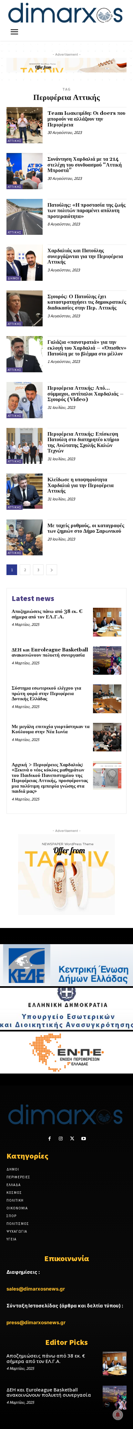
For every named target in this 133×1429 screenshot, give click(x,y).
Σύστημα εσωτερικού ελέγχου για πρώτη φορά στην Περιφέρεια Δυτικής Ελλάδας (46, 693)
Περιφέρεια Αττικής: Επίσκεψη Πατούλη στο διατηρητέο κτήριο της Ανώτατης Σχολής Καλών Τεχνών (83, 442)
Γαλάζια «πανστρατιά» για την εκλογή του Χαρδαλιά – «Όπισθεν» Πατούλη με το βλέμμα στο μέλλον (87, 348)
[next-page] (51, 569)
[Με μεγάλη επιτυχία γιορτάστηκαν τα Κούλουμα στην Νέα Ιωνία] (107, 737)
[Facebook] (50, 1139)
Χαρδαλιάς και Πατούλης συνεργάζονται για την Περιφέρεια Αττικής (85, 256)
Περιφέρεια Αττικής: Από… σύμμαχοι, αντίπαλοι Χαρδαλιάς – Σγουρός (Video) (85, 394)
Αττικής (14, 141)
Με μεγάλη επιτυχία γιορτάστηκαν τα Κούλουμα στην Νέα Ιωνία (50, 729)
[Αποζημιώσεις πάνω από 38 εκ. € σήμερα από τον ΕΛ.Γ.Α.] (107, 622)
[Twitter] (72, 1139)
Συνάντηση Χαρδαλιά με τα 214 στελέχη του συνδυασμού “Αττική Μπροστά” (84, 165)
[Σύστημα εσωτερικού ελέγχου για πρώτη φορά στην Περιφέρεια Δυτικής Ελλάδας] (107, 698)
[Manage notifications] (118, 1415)
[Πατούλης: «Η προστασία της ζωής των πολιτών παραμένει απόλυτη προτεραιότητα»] (24, 217)
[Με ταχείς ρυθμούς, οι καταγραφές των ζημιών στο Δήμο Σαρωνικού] (24, 537)
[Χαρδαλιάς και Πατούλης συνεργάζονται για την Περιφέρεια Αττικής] (24, 263)
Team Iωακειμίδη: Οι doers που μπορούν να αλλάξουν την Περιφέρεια (86, 119)
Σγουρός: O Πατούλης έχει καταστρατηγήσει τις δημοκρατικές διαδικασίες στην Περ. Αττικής (86, 302)
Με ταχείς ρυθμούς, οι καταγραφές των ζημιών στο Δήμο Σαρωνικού (85, 528)
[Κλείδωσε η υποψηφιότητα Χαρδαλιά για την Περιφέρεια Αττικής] (24, 492)
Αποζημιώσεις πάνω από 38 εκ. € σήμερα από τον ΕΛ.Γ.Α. (47, 614)
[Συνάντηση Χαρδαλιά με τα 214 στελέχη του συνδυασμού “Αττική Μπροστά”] (24, 171)
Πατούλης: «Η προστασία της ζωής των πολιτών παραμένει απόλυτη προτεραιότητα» (86, 211)
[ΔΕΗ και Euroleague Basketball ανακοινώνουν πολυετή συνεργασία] (107, 660)
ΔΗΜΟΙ (13, 278)
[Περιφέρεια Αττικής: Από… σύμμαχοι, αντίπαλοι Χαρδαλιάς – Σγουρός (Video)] (24, 400)
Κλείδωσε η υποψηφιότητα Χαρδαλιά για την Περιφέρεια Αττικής (80, 485)
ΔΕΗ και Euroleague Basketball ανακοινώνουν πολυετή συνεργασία (50, 653)
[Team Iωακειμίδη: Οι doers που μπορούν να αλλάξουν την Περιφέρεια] (24, 125)
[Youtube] (83, 1139)
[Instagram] (61, 1139)
